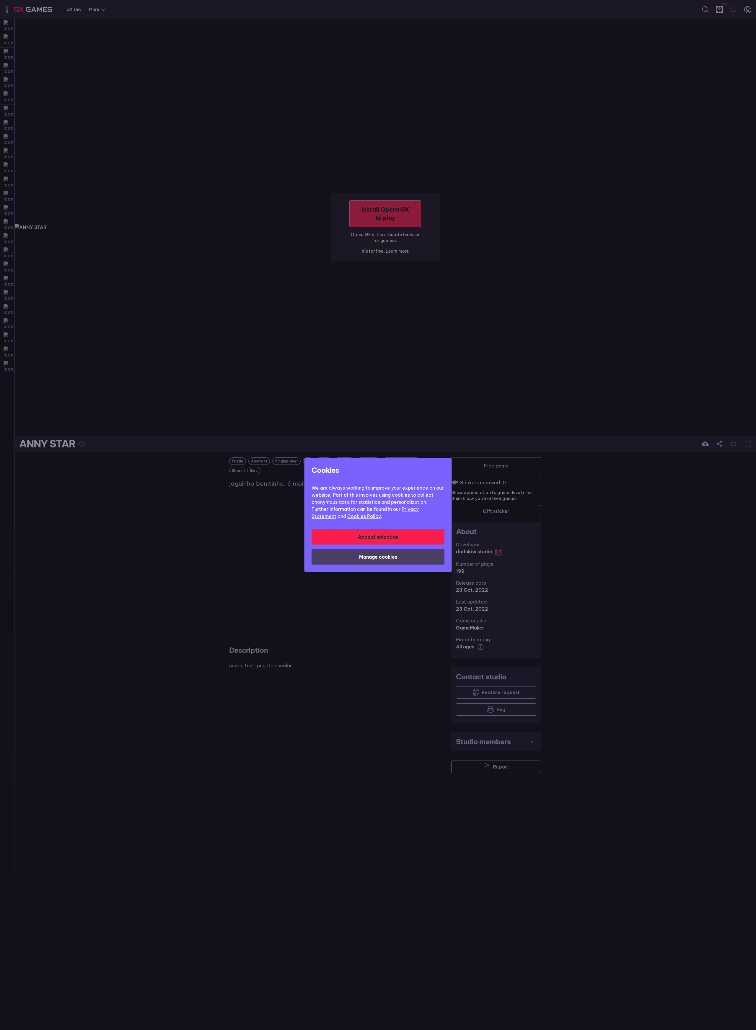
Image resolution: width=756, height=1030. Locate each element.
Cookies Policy (364, 516)
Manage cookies (378, 557)
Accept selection (378, 537)
